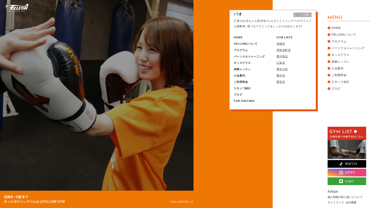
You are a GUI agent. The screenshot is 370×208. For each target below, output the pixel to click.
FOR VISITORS (244, 100)
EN (307, 14)
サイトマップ (336, 202)
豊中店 (281, 75)
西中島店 (282, 56)
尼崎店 (281, 43)
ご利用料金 (241, 81)
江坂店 (281, 62)
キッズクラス (242, 62)
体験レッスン (242, 69)
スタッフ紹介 (242, 88)
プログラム (241, 50)
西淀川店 (282, 69)
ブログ (238, 94)
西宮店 (281, 81)
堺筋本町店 (284, 50)
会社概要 (351, 202)
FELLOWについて (245, 43)
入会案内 (239, 75)
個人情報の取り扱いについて (345, 197)
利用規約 (333, 191)
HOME (238, 37)
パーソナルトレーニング (249, 56)
